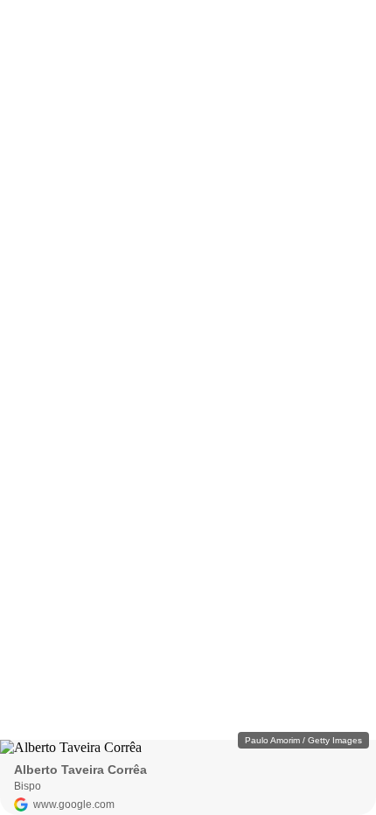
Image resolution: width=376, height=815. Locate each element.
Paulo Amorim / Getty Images (303, 740)
